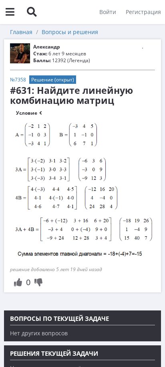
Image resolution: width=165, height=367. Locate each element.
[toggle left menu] (10, 12)
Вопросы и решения (70, 32)
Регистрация (143, 12)
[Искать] (32, 12)
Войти (107, 12)
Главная (21, 32)
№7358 (18, 79)
